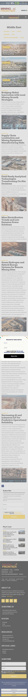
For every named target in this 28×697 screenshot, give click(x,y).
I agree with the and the (14, 352)
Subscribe (14, 356)
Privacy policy (20, 352)
